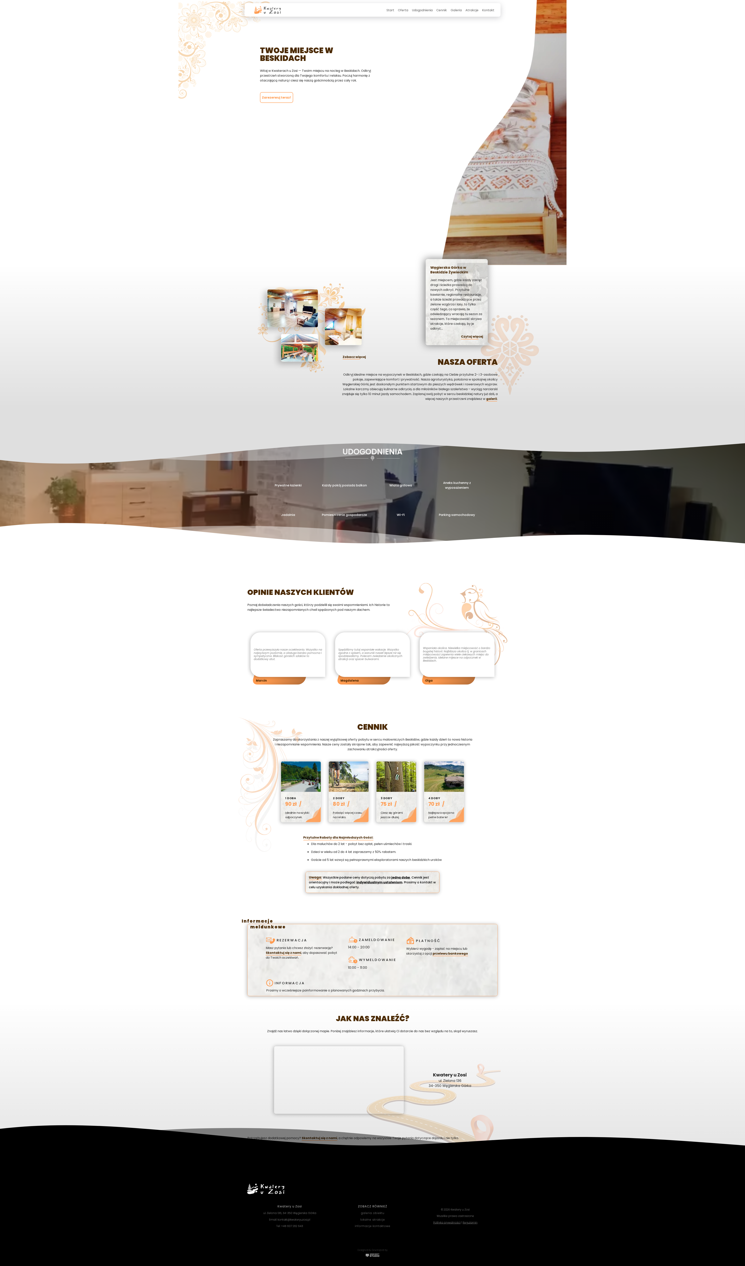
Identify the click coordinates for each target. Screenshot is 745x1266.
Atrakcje (471, 10)
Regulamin (470, 1222)
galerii (491, 399)
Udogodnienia (422, 10)
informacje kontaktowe (372, 1226)
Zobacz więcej (354, 357)
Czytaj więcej (472, 336)
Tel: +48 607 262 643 (289, 1226)
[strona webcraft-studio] (372, 1256)
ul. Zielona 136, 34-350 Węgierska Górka (289, 1213)
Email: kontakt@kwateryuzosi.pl (289, 1220)
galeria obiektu (372, 1213)
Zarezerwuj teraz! (276, 97)
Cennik (441, 10)
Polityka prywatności (447, 1222)
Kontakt (488, 10)
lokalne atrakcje (372, 1220)
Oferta (403, 10)
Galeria (456, 10)
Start (390, 10)
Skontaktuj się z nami (283, 953)
